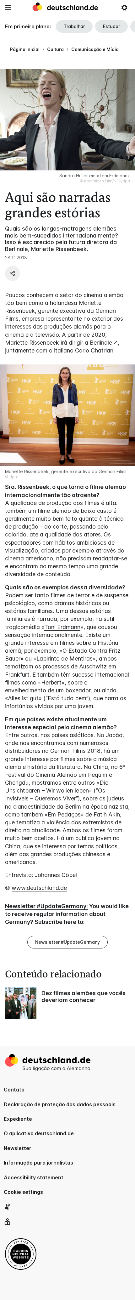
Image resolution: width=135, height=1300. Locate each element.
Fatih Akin (107, 814)
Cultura (55, 49)
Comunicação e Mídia (95, 49)
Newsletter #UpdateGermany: (46, 906)
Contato (14, 1089)
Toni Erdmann (62, 627)
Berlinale (101, 342)
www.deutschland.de (39, 888)
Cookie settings (23, 1192)
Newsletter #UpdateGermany (67, 942)
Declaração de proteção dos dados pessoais (60, 1104)
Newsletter (17, 1148)
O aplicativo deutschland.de (39, 1133)
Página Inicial (25, 49)
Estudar (111, 26)
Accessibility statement (33, 1177)
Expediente (18, 1119)
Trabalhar (74, 26)
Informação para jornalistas (38, 1163)
